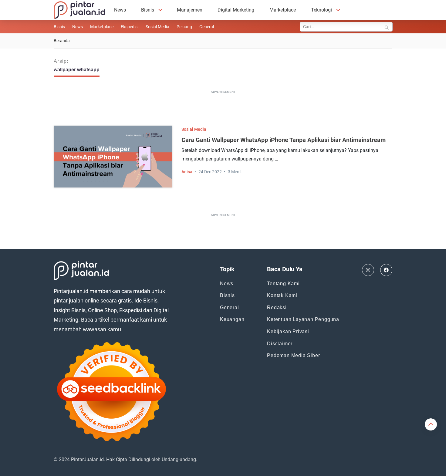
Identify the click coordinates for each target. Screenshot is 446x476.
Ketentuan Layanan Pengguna (303, 319)
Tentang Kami (283, 283)
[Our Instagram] (368, 270)
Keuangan (232, 319)
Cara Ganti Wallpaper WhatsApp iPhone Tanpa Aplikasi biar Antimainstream (283, 139)
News (120, 10)
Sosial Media (157, 26)
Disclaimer (279, 343)
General (206, 26)
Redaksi (277, 307)
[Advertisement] (223, 109)
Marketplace (282, 10)
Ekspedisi (129, 26)
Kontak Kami (282, 295)
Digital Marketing (236, 10)
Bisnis (147, 10)
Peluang (184, 26)
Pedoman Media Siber (293, 355)
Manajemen (189, 10)
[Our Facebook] (386, 270)
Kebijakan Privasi (288, 331)
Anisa (186, 171)
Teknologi (321, 10)
